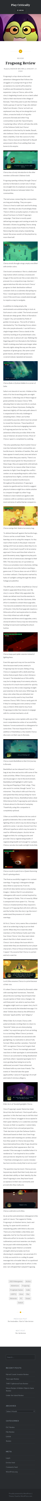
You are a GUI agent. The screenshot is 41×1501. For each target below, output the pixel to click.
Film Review (10, 1432)
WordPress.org (12, 1472)
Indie (28, 1290)
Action (28, 1281)
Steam (28, 1298)
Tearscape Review (12, 1379)
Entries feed (10, 1463)
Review (20, 58)
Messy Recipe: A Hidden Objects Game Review (20, 1389)
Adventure (15, 1286)
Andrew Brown (17, 69)
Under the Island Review (15, 1395)
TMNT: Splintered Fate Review (17, 1384)
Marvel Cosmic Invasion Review (17, 1374)
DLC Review (10, 1427)
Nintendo (13, 1298)
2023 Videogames (16, 1281)
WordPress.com (26, 1496)
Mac (27, 1294)
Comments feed (12, 1467)
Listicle (8, 1436)
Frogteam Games (16, 1290)
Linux (21, 1294)
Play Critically (20, 5)
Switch (20, 1303)
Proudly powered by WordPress (20, 1493)
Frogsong (25, 1286)
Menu (21, 10)
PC (21, 1298)
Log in (8, 1458)
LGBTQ (13, 1294)
